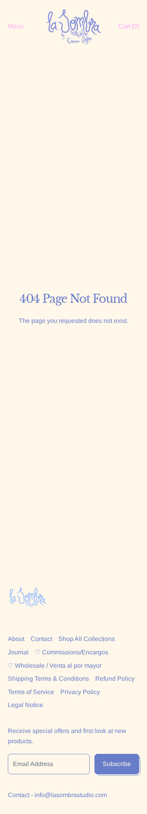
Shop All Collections (86, 638)
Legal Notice (25, 705)
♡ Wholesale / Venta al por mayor (55, 665)
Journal (18, 652)
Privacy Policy (80, 692)
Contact (41, 638)
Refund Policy (114, 678)
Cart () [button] (128, 26)
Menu (16, 26)
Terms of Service (31, 692)
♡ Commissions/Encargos (71, 652)
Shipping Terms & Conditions (48, 678)
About (16, 638)
